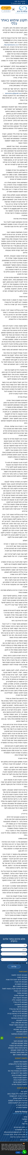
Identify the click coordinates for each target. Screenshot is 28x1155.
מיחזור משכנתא (21, 1037)
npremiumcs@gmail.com (13, 93)
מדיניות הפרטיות (7, 963)
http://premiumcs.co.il (11, 45)
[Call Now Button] (24, 1152)
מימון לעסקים (22, 1088)
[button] (13, 9)
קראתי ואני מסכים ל (14, 963)
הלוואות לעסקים (21, 1058)
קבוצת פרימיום (22, 11)
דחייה (18, 1152)
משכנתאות (23, 971)
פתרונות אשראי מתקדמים (21, 13)
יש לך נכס (24, 957)
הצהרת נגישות (23, 1139)
